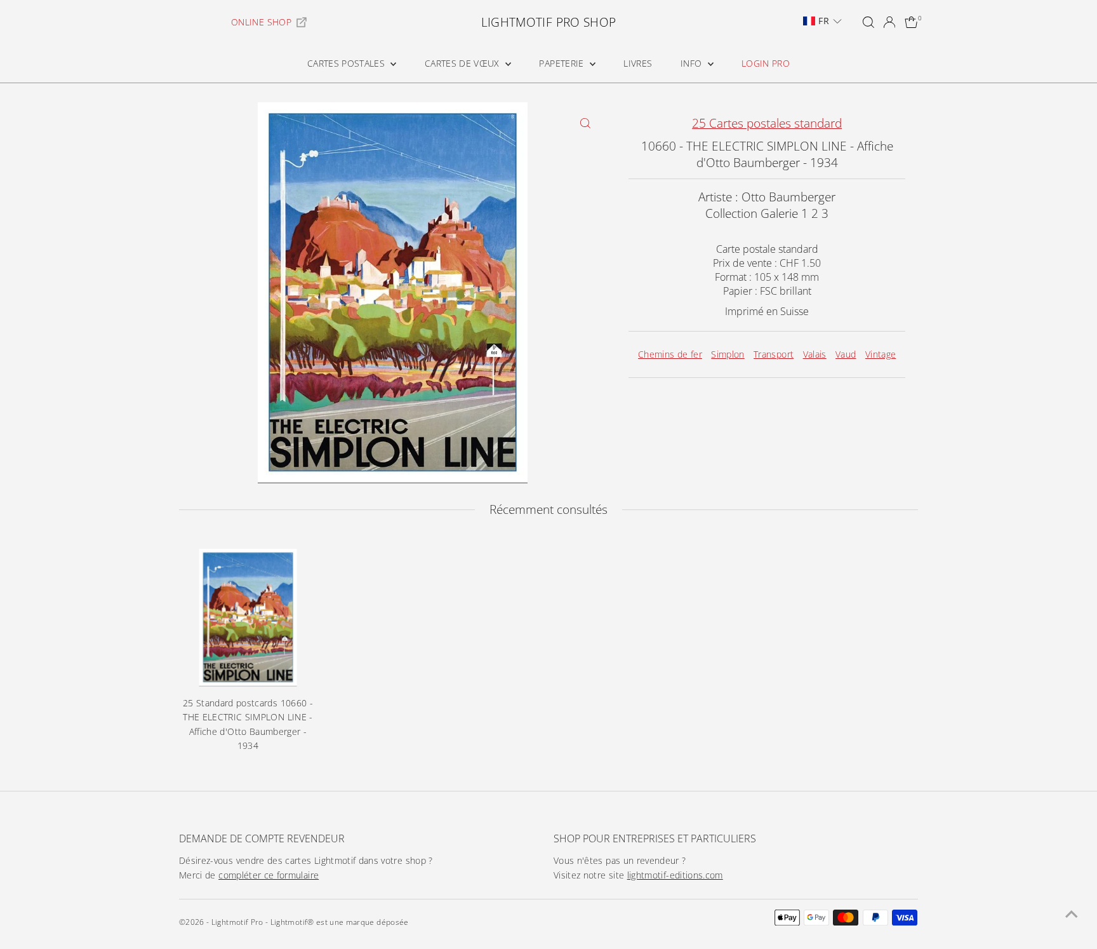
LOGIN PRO (765, 63)
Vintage (880, 354)
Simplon (727, 354)
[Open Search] (868, 22)
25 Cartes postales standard (767, 123)
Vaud (845, 354)
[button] (822, 21)
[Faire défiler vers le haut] (1071, 914)
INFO (693, 63)
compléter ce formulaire (268, 875)
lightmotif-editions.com (675, 875)
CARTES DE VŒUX (463, 63)
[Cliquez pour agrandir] (585, 123)
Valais (815, 354)
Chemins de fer (670, 354)
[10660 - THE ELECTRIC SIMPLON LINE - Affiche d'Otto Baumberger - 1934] (248, 618)
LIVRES (637, 63)
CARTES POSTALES (347, 63)
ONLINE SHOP (261, 22)
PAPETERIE (563, 63)
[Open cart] (911, 22)
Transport (774, 354)
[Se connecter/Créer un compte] (889, 22)
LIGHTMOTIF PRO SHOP (548, 22)
